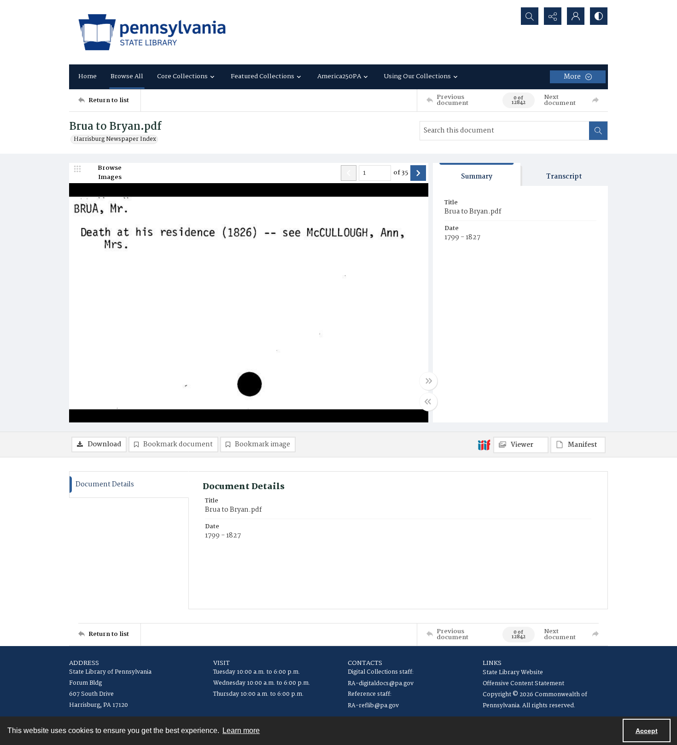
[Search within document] (598, 130)
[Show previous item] (348, 173)
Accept (647, 730)
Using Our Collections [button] (417, 76)
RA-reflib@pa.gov (373, 705)
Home (87, 76)
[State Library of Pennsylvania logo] (152, 32)
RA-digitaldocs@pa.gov (381, 683)
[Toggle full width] (428, 381)
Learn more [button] (241, 730)
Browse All (127, 76)
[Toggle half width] (428, 402)
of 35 (400, 173)
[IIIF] (484, 444)
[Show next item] (418, 173)
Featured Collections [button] (262, 76)
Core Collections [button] (182, 76)
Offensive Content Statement (523, 683)
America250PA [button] (339, 76)
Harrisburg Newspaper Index (115, 139)
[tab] (476, 174)
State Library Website (513, 672)
